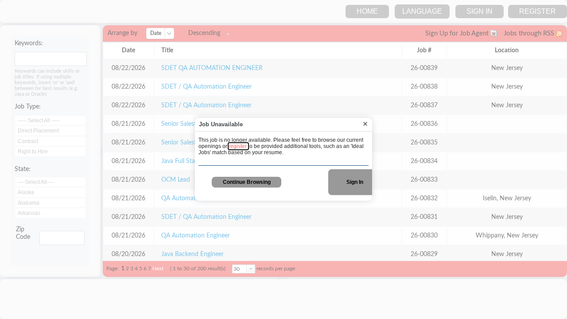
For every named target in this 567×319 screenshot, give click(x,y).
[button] (365, 124)
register (238, 146)
